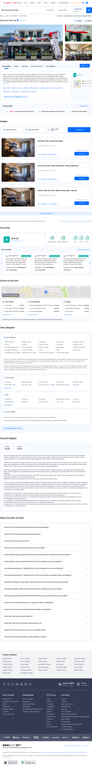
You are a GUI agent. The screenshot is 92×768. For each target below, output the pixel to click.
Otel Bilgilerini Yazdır (13, 428)
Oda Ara (80, 130)
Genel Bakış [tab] (6, 66)
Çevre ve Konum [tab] (37, 66)
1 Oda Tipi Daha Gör (47, 213)
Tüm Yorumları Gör (83, 249)
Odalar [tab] (16, 66)
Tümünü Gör (83, 106)
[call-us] (83, 3)
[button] (89, 10)
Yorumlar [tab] (24, 66)
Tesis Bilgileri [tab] (50, 66)
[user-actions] (87, 3)
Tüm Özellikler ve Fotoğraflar (47, 154)
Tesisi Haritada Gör (12, 295)
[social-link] (4, 684)
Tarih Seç (82, 153)
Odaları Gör (84, 65)
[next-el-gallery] (60, 42)
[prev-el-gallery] (2, 42)
